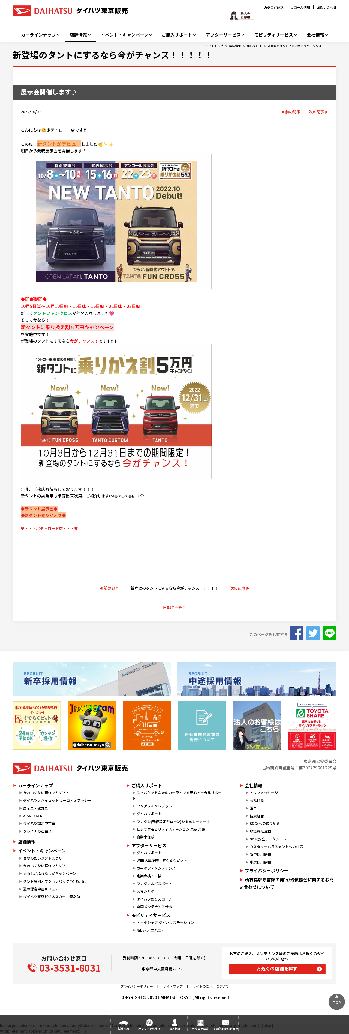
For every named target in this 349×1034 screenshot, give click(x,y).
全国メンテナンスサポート (158, 906)
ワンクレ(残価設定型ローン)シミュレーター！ (173, 821)
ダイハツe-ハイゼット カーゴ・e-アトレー (57, 800)
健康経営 (257, 815)
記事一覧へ (176, 607)
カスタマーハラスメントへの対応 (276, 846)
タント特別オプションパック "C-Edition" (57, 881)
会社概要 (257, 800)
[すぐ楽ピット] (37, 725)
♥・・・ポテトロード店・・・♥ (49, 528)
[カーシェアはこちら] (312, 725)
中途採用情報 (260, 862)
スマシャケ (145, 891)
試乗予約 (123, 1029)
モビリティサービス (273, 35)
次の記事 (316, 111)
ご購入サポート (177, 35)
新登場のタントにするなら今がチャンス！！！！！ (301, 46)
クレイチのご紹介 (37, 831)
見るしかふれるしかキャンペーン (49, 873)
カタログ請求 (274, 7)
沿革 (253, 808)
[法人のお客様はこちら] (257, 725)
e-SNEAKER (32, 815)
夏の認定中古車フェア (41, 889)
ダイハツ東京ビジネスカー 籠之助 (51, 896)
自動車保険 (145, 836)
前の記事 (292, 111)
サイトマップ (173, 986)
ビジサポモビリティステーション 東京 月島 (171, 829)
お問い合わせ (326, 7)
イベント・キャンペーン (124, 35)
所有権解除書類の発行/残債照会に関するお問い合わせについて (286, 883)
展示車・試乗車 (35, 808)
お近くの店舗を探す (277, 968)
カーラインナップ (38, 35)
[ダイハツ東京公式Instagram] (92, 725)
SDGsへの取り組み (265, 823)
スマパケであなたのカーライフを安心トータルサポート (176, 795)
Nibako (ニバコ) (150, 930)
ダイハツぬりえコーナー (156, 899)
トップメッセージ (264, 792)
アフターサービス (223, 35)
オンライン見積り (149, 1029)
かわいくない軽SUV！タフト (46, 792)
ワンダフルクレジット (154, 806)
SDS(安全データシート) (269, 839)
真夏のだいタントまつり (42, 858)
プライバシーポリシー (266, 870)
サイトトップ (214, 46)
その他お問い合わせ (225, 1029)
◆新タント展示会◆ (39, 509)
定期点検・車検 (149, 875)
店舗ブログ (254, 46)
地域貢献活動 (260, 831)
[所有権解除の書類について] (202, 725)
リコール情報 (300, 7)
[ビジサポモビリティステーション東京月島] (147, 725)
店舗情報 (78, 35)
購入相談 (174, 1029)
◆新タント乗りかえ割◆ (43, 515)
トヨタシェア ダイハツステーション (165, 922)
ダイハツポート (149, 813)
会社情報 (315, 35)
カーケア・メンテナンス (156, 868)
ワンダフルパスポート (154, 883)
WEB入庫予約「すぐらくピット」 (164, 860)
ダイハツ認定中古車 (39, 823)
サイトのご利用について (211, 986)
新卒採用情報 (260, 854)
